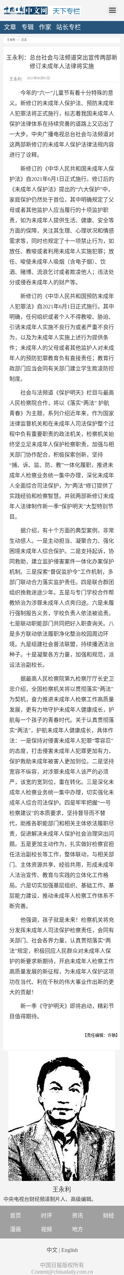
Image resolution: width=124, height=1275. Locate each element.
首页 (15, 1215)
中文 (52, 1250)
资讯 (77, 1215)
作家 (45, 27)
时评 (46, 1215)
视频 (46, 1229)
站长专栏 (68, 27)
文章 (10, 27)
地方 (77, 1229)
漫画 (15, 1229)
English (69, 1250)
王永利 (11, 39)
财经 (108, 1215)
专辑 (27, 27)
